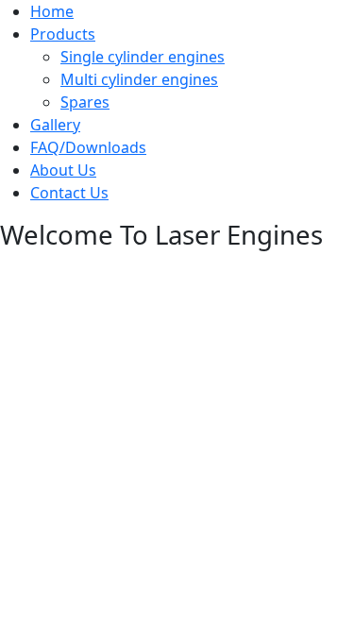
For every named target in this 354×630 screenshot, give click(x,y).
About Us (63, 170)
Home (52, 11)
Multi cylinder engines (139, 79)
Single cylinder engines (142, 56)
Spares (85, 102)
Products (62, 34)
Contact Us (69, 192)
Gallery (55, 124)
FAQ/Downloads (88, 147)
